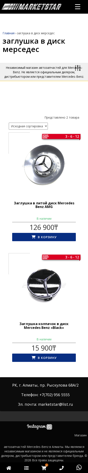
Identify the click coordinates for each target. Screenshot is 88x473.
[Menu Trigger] (78, 6)
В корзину (47, 237)
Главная (9, 33)
